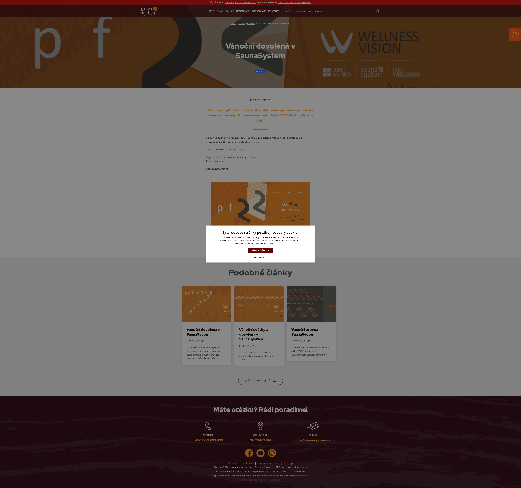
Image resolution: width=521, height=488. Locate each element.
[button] (260, 257)
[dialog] (260, 244)
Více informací (281, 244)
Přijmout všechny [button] (260, 250)
